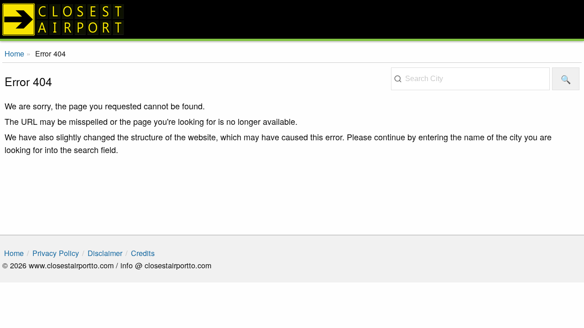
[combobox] (470, 78)
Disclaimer (105, 252)
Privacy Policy (55, 252)
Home (14, 252)
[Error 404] (292, 19)
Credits (143, 252)
